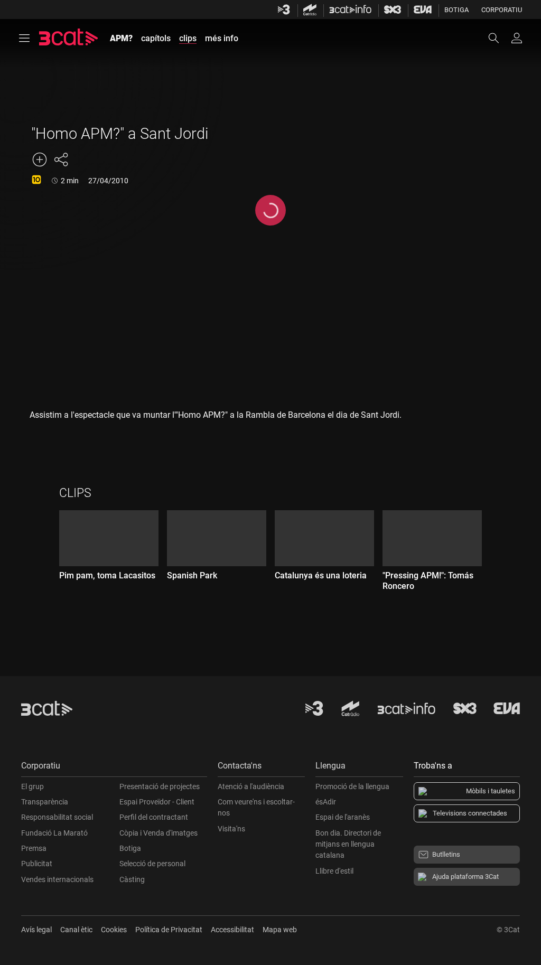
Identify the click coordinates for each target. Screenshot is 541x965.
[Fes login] (516, 38)
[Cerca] (498, 38)
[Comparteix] (60, 159)
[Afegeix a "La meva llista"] (39, 159)
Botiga (456, 10)
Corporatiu (501, 10)
